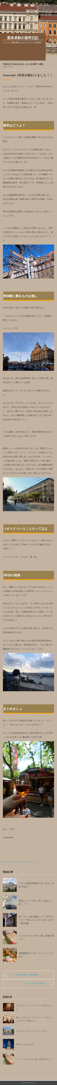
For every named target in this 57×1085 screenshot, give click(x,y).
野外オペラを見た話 (24, 1044)
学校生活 (7, 64)
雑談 (41, 64)
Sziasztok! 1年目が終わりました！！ (28, 862)
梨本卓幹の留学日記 (29, 1083)
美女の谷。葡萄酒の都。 (36, 983)
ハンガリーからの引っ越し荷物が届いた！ (34, 1059)
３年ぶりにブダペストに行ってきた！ (32, 1031)
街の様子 (34, 64)
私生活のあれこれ (20, 64)
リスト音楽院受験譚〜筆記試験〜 (24, 975)
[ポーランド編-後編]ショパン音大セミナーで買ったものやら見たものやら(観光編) (36, 919)
